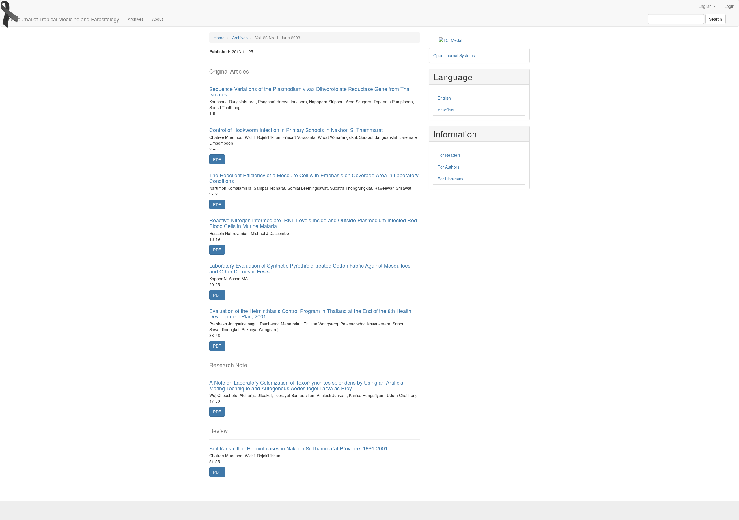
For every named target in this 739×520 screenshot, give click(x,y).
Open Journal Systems (454, 55)
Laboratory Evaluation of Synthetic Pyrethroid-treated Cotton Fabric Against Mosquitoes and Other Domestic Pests (309, 268)
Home (219, 37)
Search (715, 19)
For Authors (448, 167)
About (157, 19)
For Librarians (450, 179)
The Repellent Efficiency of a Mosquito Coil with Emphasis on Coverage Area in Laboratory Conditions (314, 177)
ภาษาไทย (446, 110)
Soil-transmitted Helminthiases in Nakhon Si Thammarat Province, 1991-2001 (298, 448)
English (444, 98)
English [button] (705, 6)
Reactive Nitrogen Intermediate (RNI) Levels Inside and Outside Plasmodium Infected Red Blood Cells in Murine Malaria (313, 223)
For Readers (449, 155)
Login (729, 6)
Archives (135, 19)
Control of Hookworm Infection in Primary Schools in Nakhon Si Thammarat (296, 129)
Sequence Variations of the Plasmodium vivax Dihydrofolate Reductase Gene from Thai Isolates (309, 91)
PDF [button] (217, 159)
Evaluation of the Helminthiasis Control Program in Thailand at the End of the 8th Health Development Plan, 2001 (310, 313)
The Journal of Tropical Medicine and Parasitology (62, 19)
